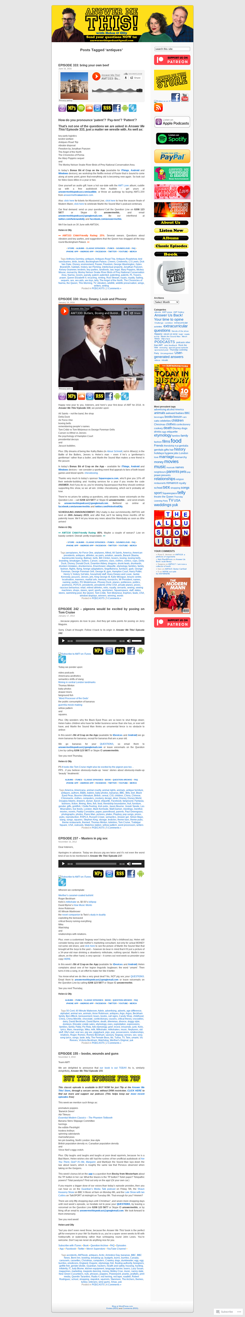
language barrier (113, 1268)
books (81, 261)
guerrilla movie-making (70, 705)
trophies (127, 593)
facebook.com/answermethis (106, 219)
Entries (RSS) (112, 1308)
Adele (101, 1010)
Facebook (116, 801)
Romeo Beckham (96, 1035)
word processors (126, 825)
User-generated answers (168, 355)
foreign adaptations (93, 568)
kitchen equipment (94, 1268)
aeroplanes (72, 552)
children (119, 795)
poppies (104, 1274)
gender (62, 806)
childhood (138, 1016)
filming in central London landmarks (77, 682)
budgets (109, 1257)
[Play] (63, 641)
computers (88, 798)
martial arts (91, 579)
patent (95, 275)
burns (117, 1257)
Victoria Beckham (88, 1040)
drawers (81, 801)
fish (94, 803)
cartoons (103, 560)
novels (79, 275)
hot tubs (85, 574)
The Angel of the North (111, 280)
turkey (84, 1282)
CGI (111, 795)
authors (75, 793)
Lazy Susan (137, 1268)
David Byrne (93, 1021)
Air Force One (86, 552)
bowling (86, 1257)
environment (87, 264)
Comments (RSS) (130, 1308)
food (100, 803)
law (112, 269)
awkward (170, 413)
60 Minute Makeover (86, 1010)
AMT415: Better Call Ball (175, 569)
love (156, 457)
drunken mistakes (68, 566)
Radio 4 (95, 1276)
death (103, 1021)
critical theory (124, 1018)
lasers (127, 1268)
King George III (102, 577)
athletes (90, 555)
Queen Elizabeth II (76, 277)
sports (98, 590)
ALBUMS (80, 248)
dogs (117, 1260)
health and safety (115, 1265)
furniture (123, 568)
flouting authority (123, 1263)
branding (63, 560)
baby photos (101, 793)
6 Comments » (113, 1284)
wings (141, 283)
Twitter (81, 1248)
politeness (126, 582)
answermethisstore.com (78, 195)
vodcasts (78, 825)
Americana (80, 790)
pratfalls (134, 1274)
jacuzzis (75, 577)
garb (131, 568)
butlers (85, 560)
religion (180, 479)
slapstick (94, 1279)
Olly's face (165, 339)
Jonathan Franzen (132, 267)
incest (117, 1027)
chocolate (87, 1018)
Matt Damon (115, 809)
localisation (68, 579)
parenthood (109, 811)
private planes (125, 585)
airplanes (99, 552)
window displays (88, 595)
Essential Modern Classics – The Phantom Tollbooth (85, 1117)
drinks (157, 431)
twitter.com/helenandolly (71, 219)
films (89, 803)
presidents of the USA (105, 585)
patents (125, 275)
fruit (129, 803)
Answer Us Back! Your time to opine (169, 317)
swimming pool (74, 593)
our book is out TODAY (113, 1068)
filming (82, 803)
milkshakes (114, 1029)
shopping (84, 1279)
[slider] (137, 640)
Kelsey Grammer (67, 269)
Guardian (91, 1265)
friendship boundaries (114, 803)
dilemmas (113, 1021)
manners (79, 579)
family (141, 566)
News (157, 338)
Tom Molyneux (114, 593)
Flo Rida (86, 1027)
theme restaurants (71, 822)
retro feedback (170, 345)
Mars (69, 1029)
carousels (64, 1260)
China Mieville (73, 1018)
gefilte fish (64, 1265)
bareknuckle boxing (72, 558)
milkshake (71, 902)
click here (69, 200)
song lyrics (65, 1037)
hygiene (169, 453)
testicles (112, 819)
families (132, 566)
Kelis (140, 1027)
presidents (87, 585)
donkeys (67, 1024)
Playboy (117, 814)
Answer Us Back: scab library (170, 560)
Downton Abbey (99, 563)
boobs (103, 1016)
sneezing (163, 347)
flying (79, 568)
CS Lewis (134, 261)
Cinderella (122, 261)
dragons (112, 563)
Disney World (134, 798)
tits (111, 1037)
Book (86, 1245)
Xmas (114, 1282)
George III (100, 571)
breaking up (97, 1257)
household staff (98, 574)
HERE (67, 959)
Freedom (108, 264)
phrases (94, 1274)
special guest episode (178, 347)
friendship (169, 445)
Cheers (111, 261)
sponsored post (161, 350)
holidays (159, 453)
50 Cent (70, 1010)
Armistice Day (112, 1255)
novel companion (71, 914)
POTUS (77, 585)
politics (136, 582)
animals (121, 790)
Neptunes (133, 1029)
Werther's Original (119, 1040)
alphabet (64, 1013)
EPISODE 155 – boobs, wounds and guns (88, 1053)
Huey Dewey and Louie (119, 574)
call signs (113, 1016)
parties (75, 582)
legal (117, 269)
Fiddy (78, 1027)
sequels (65, 280)
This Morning (85, 283)
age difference (134, 1010)
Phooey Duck (104, 582)
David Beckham (77, 1021)
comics (127, 560)
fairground (128, 801)
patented (104, 275)
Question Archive (99, 1245)
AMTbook (83, 1255)
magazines (64, 1271)
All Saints (117, 552)
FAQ (134, 248)
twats (135, 593)
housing (130, 1265)
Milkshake (101, 1029)
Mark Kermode (100, 809)
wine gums (104, 1282)
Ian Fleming (95, 267)
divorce (123, 1021)
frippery (158, 334)
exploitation (120, 1024)
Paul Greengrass (134, 811)
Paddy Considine (86, 811)
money (105, 1271)
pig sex (88, 1032)
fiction (75, 803)
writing (105, 285)
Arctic (102, 1255)
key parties (92, 269)
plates (109, 814)
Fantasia (139, 801)
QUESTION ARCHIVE (122, 780)
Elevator (77, 1024)
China (127, 795)
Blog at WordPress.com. (122, 1306)
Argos (129, 1013)
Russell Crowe (97, 817)
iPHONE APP (72, 251)
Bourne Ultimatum (83, 795)
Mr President (125, 579)
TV (94, 283)
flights (72, 568)
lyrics (63, 1029)
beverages (159, 417)
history (84, 267)
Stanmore (116, 1279)
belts (95, 558)
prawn (63, 277)
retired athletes (94, 587)
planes (116, 582)
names (136, 579)
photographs (68, 814)
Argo (122, 1013)
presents (166, 475)
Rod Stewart (112, 277)
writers (97, 285)
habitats (75, 267)
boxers (114, 558)
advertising (111, 1010)
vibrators (101, 283)
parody (87, 275)
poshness (67, 585)
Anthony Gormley (75, 259)
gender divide (78, 1265)
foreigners (138, 1263)
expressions (133, 1024)
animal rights (109, 790)
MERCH (133, 251)
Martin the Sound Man (170, 336)
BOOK (108, 780)
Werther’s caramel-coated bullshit (75, 895)
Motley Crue (116, 1271)
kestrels (82, 269)
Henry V (68, 574)
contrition (169, 323)
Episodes (121, 1245)
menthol (138, 809)
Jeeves (84, 577)
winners (102, 595)
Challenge (158, 323)
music (124, 1029)
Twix (128, 1037)
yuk (131, 1040)
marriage (166, 457)
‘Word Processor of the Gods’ (73, 698)
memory (102, 579)
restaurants (160, 483)
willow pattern (110, 825)
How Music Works (83, 905)
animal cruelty (94, 790)
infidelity (63, 1268)
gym (109, 571)
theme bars (123, 819)
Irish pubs (103, 806)
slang (62, 819)
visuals (165, 360)
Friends (158, 445)
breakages (75, 560)
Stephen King (91, 819)
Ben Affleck (71, 1016)
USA (141, 593)
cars (184, 417)
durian (89, 801)
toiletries (112, 822)
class (111, 560)
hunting (139, 1265)
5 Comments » (113, 598)
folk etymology (99, 1027)
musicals (171, 467)
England (83, 1263)
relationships (137, 1032)
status (138, 590)
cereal (105, 795)
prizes (137, 585)
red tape (117, 1276)
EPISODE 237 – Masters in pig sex (83, 838)
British (97, 795)
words (120, 595)
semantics (111, 817)
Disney (76, 264)
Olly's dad (69, 1032)
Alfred (108, 552)
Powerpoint (115, 1274)
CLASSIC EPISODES (95, 248)
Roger (73, 1035)
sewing (131, 587)
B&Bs (83, 793)
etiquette (111, 566)
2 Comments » (113, 288)
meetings (128, 809)
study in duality (98, 914)
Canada (134, 1257)
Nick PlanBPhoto (165, 559)
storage (103, 819)
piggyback (98, 1032)
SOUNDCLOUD (123, 248)
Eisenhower (99, 566)
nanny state (137, 1271)
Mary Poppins (128, 269)
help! (181, 334)
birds (74, 261)
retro (105, 587)
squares (78, 819)
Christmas (87, 1260)
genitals (158, 449)
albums (157, 312)
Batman (88, 558)
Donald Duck (82, 563)
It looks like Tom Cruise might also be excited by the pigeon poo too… (98, 767)
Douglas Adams (67, 801)
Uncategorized (166, 353)
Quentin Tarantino (81, 1276)
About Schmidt (114, 451)
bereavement (85, 1016)
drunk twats (124, 563)
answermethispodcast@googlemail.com (80, 215)
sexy (140, 1035)
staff (131, 590)
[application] (101, 641)
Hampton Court (120, 571)
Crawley (109, 1260)
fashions (66, 803)
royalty (131, 277)
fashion (64, 568)
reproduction (72, 817)
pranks (125, 1274)
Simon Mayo (136, 817)
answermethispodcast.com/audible (77, 191)
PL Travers (135, 275)
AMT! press (167, 312)
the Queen (72, 283)
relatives (64, 1035)
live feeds (78, 809)
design (108, 798)
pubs (62, 817)
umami (135, 1037)
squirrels (104, 1279)
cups (134, 560)
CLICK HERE (134, 1090)
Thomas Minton (99, 822)
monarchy (72, 272)
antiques (89, 259)
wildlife (111, 283)
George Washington (124, 264)
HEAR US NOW (170, 334)
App (62, 1248)
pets (183, 472)
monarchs (112, 579)
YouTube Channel (116, 1248)
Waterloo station (93, 825)
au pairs (99, 555)
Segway (119, 1035)
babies (90, 793)
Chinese (136, 795)
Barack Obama (131, 555)
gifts (69, 806)
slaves (83, 590)
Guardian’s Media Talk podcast (98, 1189)
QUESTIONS (106, 744)
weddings (163, 504)
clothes (119, 560)
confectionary (101, 1018)
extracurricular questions (171, 328)
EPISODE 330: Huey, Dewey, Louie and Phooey (92, 299)
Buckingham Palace (96, 261)
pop (113, 1032)
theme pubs (136, 819)
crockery (99, 798)
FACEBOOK (101, 251)
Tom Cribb (100, 593)
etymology (122, 566)
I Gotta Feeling (89, 806)
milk (93, 1029)
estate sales (88, 1024)
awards (118, 555)
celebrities (165, 420)
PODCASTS (98, 288)
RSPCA (84, 817)
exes (110, 1024)
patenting (115, 275)
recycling (92, 277)
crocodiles (138, 1018)
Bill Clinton (104, 558)
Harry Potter (135, 571)
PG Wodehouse (88, 582)
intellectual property (112, 267)
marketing (77, 1271)
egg (136, 1260)
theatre (157, 496)
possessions (122, 1032)
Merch (184, 336)
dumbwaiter (127, 1260)
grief (110, 1027)
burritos (125, 1257)
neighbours (160, 472)
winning (112, 595)
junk (134, 1027)
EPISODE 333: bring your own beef (83, 65)
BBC (122, 793)
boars (96, 1016)
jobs (176, 453)
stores (62, 593)
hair (172, 449)
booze (177, 416)
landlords (104, 269)
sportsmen (107, 590)
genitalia (183, 445)
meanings (78, 1029)
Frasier (98, 264)
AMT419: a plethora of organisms (170, 555)
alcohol (171, 409)
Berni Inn (75, 1257)
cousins (113, 1018)
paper (99, 811)
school (74, 1279)
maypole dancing (92, 1271)
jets (91, 577)
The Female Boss (100, 1037)
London (88, 809)
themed (86, 822)
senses (128, 1035)
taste (82, 1037)
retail (83, 587)
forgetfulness (111, 568)
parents (120, 811)
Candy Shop (125, 1016)
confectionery (183, 424)
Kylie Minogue (118, 577)
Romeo (81, 1035)
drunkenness (85, 566)
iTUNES (110, 248)
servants (121, 587)
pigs (107, 1032)
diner (115, 798)
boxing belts (134, 558)
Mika (87, 1029)
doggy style (134, 1021)
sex (72, 280)
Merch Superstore (96, 1248)
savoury (110, 1035)
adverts (121, 1010)
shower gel (123, 817)
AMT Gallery (178, 312)
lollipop (92, 902)
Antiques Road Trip (105, 259)
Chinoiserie (67, 798)
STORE (71, 248)
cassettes (75, 1260)
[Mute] (129, 641)
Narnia (71, 275)
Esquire (93, 1263)
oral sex (79, 1032)
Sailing (139, 277)
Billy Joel (130, 793)
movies (63, 811)
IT (69, 1268)
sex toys (89, 280)
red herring (106, 1276)
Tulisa (117, 1037)
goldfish (76, 806)
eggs (164, 432)
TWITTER (112, 251)
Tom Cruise (124, 822)
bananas (113, 793)
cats (156, 420)
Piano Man (89, 814)
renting (101, 277)
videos (157, 360)
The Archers (128, 1279)
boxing (123, 558)
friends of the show (180, 331)
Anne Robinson (100, 1013)
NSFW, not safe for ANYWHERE (166, 573)
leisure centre (134, 577)
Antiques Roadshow (126, 259)
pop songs (128, 814)
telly (96, 280)
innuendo (126, 1027)
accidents (72, 1255)
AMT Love (123, 185)
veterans (92, 1282)
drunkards (136, 563)
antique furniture (134, 790)
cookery (158, 428)
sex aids (79, 280)
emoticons (73, 1263)
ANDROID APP (87, 251)
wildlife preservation (126, 283)
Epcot (97, 801)
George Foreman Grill (83, 571)
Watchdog (103, 1040)
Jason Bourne (116, 806)
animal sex (76, 1013)
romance (172, 482)
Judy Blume (78, 1268)
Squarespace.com (108, 478)
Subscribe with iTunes (69, 1245)
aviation (109, 555)
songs (70, 819)
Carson (94, 560)
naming (66, 582)
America (127, 552)
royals (123, 277)
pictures (100, 814)
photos (79, 814)
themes (139, 1279)
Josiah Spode (132, 806)
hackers (101, 1265)
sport (90, 590)
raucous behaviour (69, 587)
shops (76, 590)
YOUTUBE (123, 251)
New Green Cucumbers (71, 1274)
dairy (65, 1021)
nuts (86, 1274)
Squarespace (121, 590)
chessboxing (91, 473)
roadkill (127, 1276)
